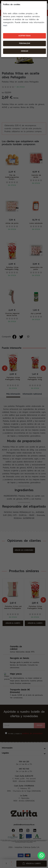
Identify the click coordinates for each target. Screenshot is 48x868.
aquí (5, 26)
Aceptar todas (24, 36)
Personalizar (24, 43)
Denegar (24, 51)
